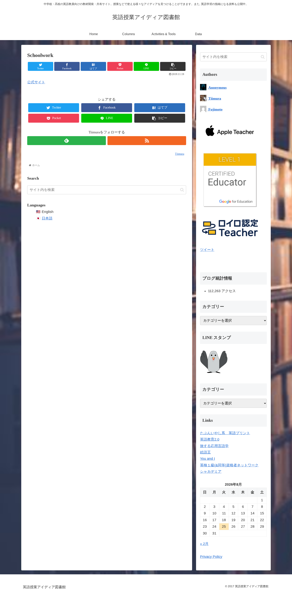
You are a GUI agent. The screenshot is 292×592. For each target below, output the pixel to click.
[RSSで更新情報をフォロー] (146, 140)
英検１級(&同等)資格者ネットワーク (229, 465)
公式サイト (36, 82)
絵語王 (205, 452)
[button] (182, 190)
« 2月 (204, 544)
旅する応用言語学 (214, 446)
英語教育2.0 (209, 439)
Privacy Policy (211, 557)
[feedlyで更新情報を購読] (66, 140)
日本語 (47, 218)
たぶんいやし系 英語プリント (225, 433)
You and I (207, 459)
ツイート (207, 250)
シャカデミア (210, 472)
